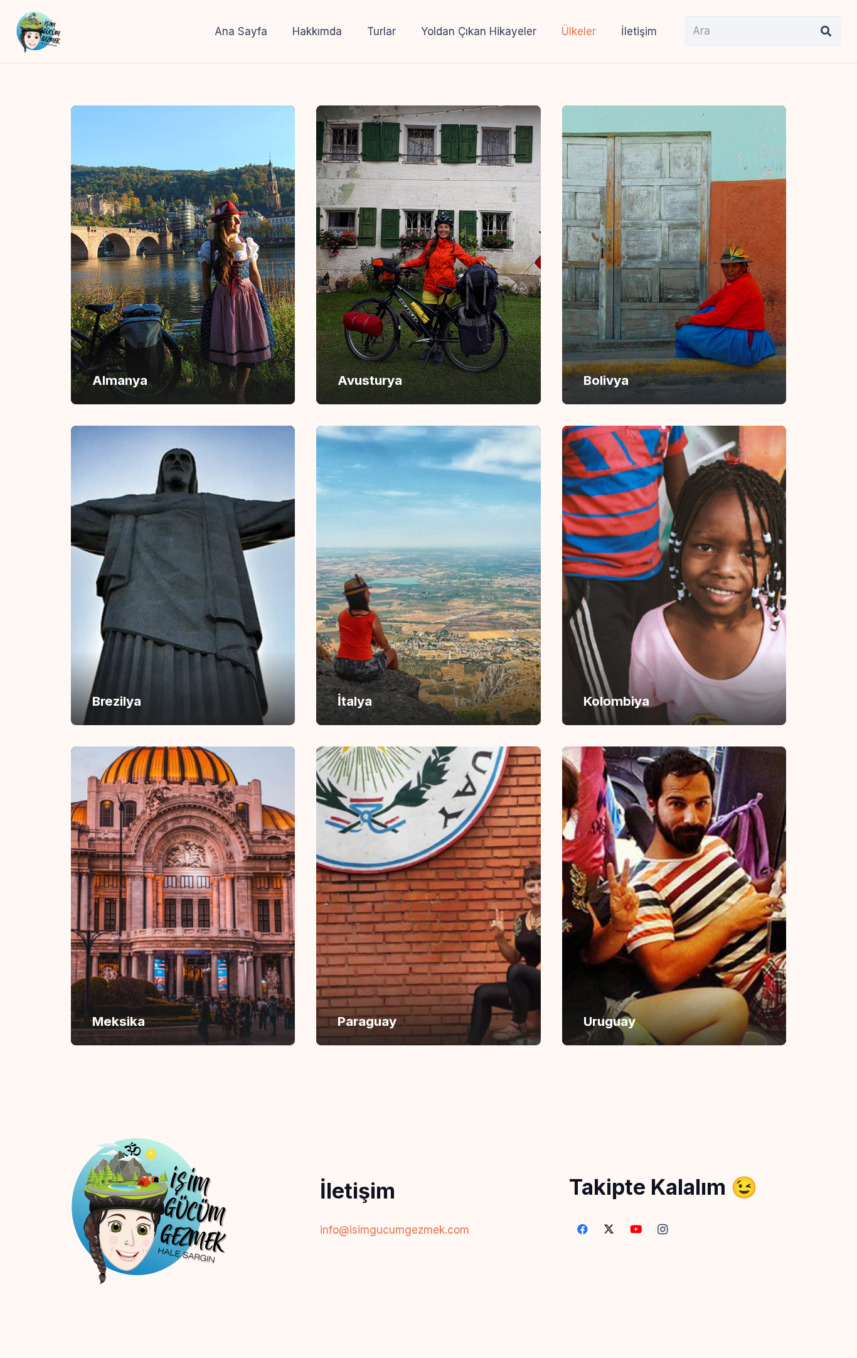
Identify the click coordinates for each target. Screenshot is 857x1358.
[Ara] (826, 31)
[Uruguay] (674, 895)
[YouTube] (635, 1229)
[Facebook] (582, 1229)
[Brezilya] (183, 575)
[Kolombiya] (674, 575)
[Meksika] (183, 895)
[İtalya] (428, 575)
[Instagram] (662, 1229)
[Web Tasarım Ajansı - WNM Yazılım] (428, 1343)
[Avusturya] (428, 254)
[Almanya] (183, 254)
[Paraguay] (428, 895)
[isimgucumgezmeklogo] (38, 31)
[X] (609, 1229)
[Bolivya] (674, 254)
